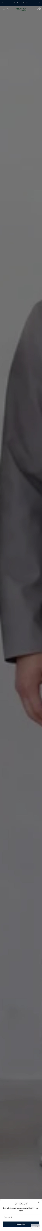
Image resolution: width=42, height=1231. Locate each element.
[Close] (38, 1202)
